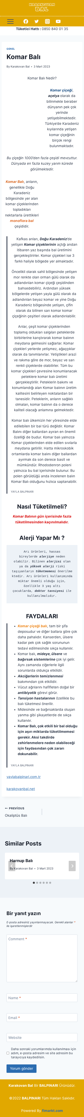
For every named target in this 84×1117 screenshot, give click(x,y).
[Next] (72, 866)
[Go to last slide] (11, 866)
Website (15, 1038)
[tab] (34, 883)
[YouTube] (58, 21)
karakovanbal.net (21, 789)
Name (14, 998)
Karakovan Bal (20, 66)
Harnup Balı (21, 860)
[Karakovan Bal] (42, 8)
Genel (11, 48)
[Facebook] (25, 21)
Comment (17, 939)
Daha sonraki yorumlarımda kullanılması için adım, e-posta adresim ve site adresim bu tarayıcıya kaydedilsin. (43, 1053)
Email (14, 1018)
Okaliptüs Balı (16, 812)
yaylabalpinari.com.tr (24, 777)
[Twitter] (36, 21)
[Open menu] (10, 21)
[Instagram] (47, 21)
